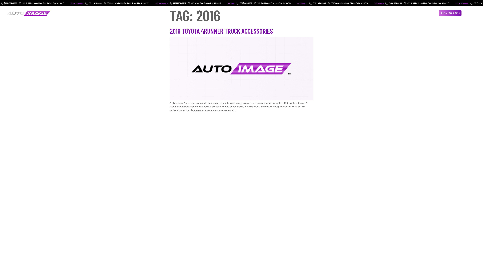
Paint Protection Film (381, 13)
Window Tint (363, 13)
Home (352, 13)
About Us (410, 13)
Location (430, 13)
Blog (422, 13)
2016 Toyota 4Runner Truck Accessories (221, 31)
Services (397, 13)
